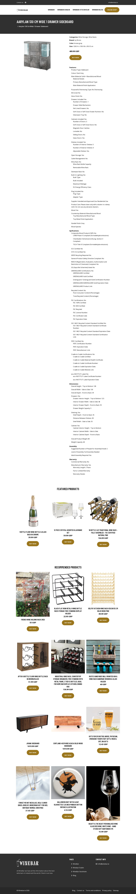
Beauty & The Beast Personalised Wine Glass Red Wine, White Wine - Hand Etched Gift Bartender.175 (103, 826)
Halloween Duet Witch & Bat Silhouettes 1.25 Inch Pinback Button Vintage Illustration (68, 804)
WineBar (51, 10)
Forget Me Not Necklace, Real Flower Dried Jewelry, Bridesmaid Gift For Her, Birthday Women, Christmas (33, 805)
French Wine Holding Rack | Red (33, 619)
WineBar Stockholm (81, 10)
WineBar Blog (97, 10)
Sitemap (116, 890)
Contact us (80, 890)
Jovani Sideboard (32, 743)
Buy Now (75, 57)
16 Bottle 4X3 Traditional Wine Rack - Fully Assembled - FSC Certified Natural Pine (103, 532)
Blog (74, 875)
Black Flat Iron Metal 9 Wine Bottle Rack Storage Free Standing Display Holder (68, 611)
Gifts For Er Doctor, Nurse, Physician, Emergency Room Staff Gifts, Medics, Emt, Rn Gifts (103, 739)
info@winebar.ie (113, 2)
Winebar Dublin (63, 10)
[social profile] (25, 2)
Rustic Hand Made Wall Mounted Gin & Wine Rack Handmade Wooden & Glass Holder (103, 679)
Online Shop (112, 10)
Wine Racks (92, 37)
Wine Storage (83, 37)
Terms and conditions (93, 890)
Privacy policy (106, 890)
